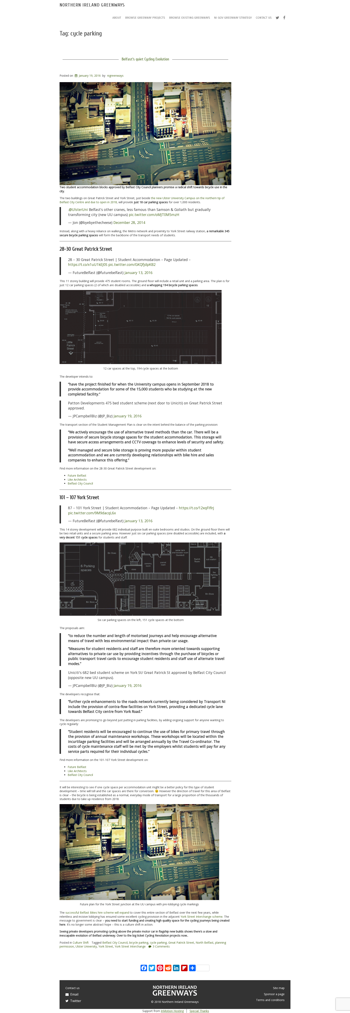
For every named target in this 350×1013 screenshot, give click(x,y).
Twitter (74, 1001)
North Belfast (204, 942)
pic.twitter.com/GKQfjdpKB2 (132, 264)
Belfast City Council (80, 483)
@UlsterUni (78, 209)
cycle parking (158, 942)
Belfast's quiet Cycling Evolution (145, 59)
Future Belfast (77, 475)
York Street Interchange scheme (201, 916)
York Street (105, 946)
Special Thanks (199, 1011)
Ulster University (86, 946)
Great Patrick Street (181, 942)
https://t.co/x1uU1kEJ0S (87, 264)
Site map (279, 988)
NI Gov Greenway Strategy (233, 17)
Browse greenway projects (145, 17)
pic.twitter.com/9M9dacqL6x (92, 512)
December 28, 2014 (129, 222)
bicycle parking (138, 942)
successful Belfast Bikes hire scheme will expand (97, 912)
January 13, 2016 (139, 272)
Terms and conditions (270, 1000)
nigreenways (115, 75)
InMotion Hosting (172, 1011)
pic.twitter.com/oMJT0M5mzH (154, 214)
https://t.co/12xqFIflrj (196, 507)
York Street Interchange (130, 946)
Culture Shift (81, 942)
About (116, 17)
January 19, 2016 (128, 416)
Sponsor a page (274, 994)
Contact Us (264, 17)
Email (73, 994)
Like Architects (77, 479)
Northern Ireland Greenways (92, 5)
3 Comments (161, 946)
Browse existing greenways (189, 17)
